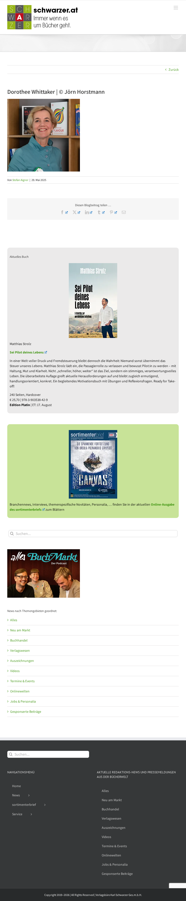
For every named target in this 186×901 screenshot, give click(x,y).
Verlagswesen (20, 650)
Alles (13, 620)
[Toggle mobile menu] (176, 7)
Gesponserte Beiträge (25, 711)
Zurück (174, 69)
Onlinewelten (20, 691)
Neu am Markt (20, 630)
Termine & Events (22, 681)
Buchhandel (19, 640)
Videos (15, 671)
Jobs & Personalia (23, 701)
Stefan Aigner (20, 180)
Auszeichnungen (22, 660)
